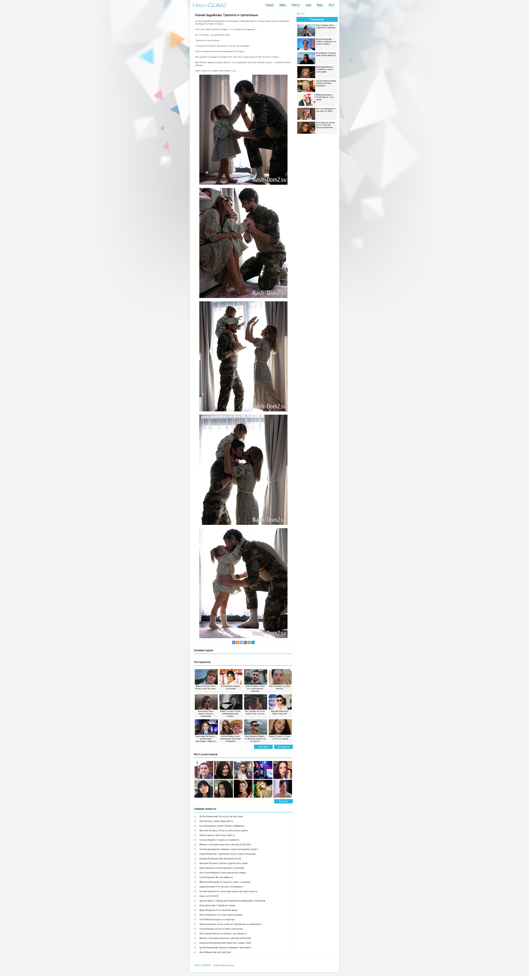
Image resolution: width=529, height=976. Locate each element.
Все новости (283, 746)
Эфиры (282, 4)
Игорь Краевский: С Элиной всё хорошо (217, 905)
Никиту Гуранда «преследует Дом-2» (217, 835)
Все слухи (263, 746)
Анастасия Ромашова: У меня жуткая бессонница (222, 872)
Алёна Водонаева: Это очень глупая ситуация (220, 914)
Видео (320, 4)
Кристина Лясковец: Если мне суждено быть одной (223, 863)
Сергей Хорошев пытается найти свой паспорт (221, 929)
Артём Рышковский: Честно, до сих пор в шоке (221, 816)
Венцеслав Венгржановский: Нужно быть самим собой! (225, 943)
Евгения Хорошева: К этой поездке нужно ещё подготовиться (228, 891)
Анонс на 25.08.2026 (208, 896)
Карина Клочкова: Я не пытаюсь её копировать (221, 886)
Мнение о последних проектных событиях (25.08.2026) (225, 844)
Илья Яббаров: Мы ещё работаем (215, 952)
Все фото (283, 801)
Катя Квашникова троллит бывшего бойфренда (221, 826)
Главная (269, 4)
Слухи (308, 4)
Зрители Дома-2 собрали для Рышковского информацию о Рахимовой (232, 900)
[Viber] (245, 642)
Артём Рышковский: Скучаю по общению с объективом (225, 947)
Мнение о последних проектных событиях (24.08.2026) (225, 938)
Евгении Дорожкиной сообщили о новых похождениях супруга (228, 849)
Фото (331, 4)
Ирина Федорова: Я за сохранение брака (218, 910)
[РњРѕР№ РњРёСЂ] (253, 642)
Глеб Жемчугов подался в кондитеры (217, 919)
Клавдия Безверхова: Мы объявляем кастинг (220, 858)
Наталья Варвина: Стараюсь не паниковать (219, 840)
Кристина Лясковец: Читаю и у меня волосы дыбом (223, 830)
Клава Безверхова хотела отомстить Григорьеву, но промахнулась (230, 924)
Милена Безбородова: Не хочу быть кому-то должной (224, 882)
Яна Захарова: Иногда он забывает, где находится (223, 933)
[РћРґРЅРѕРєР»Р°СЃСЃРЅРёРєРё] (237, 642)
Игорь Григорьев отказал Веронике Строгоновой (221, 868)
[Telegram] (241, 642)
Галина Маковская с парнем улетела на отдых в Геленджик (227, 854)
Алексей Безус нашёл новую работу (216, 821)
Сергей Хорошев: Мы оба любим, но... (216, 877)
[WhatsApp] (249, 642)
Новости (296, 4)
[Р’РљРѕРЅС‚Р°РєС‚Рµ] (233, 642)
